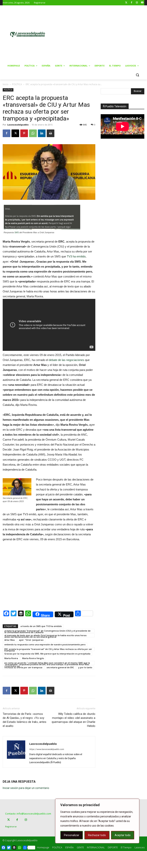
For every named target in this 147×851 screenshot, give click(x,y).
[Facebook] (131, 3)
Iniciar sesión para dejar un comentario (26, 788)
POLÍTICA (17, 84)
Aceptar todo (123, 835)
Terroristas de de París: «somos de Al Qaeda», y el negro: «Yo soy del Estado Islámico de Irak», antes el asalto (24, 720)
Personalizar (71, 835)
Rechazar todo (97, 835)
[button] (137, 74)
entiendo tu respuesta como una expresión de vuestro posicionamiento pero (45, 644)
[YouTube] (142, 3)
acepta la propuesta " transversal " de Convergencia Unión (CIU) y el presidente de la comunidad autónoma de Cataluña (47, 631)
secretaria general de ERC (60, 667)
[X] (15, 133)
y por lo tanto (85, 667)
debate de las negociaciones (67, 360)
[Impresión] (50, 133)
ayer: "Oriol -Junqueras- (31, 639)
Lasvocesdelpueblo (18, 124)
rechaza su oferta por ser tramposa (23, 667)
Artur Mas (9, 639)
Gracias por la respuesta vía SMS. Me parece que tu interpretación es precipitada (47, 653)
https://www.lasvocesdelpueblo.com (46, 749)
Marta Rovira (11, 658)
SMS (16, 232)
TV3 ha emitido (76, 256)
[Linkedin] (42, 133)
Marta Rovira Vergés (33, 658)
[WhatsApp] (33, 133)
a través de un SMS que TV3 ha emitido (41, 626)
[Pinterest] (24, 133)
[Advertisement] (102, 34)
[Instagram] (137, 3)
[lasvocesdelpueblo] (28, 34)
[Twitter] (126, 3)
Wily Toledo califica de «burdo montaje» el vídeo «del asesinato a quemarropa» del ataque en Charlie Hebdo (73, 720)
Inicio (5, 84)
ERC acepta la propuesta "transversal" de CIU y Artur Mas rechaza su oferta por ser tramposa (48, 649)
